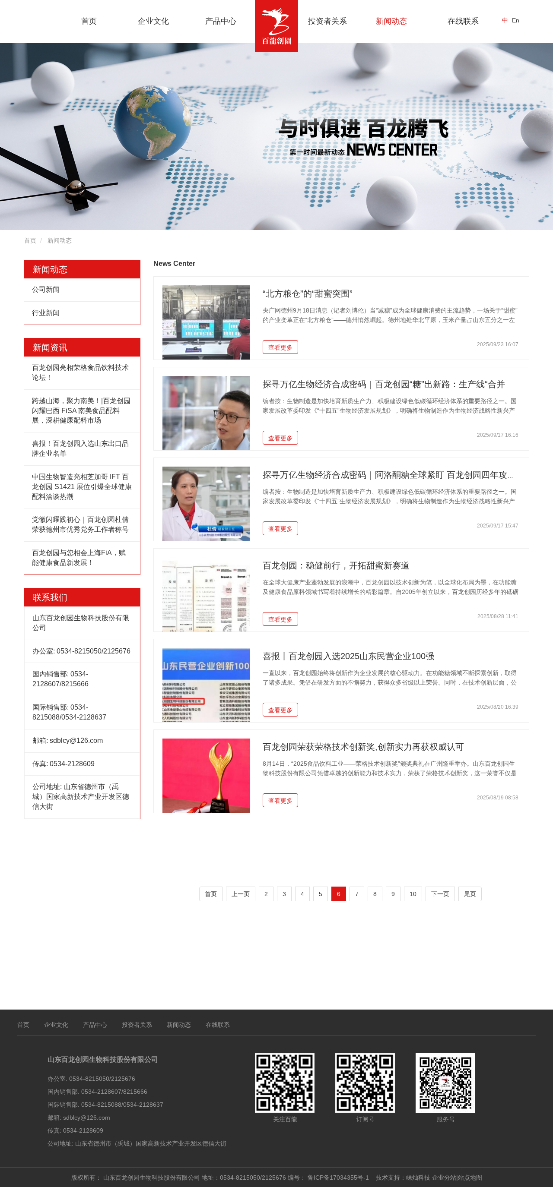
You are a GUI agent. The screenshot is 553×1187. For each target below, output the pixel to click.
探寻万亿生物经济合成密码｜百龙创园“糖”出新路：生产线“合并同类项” (398, 384)
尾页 (470, 893)
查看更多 (280, 347)
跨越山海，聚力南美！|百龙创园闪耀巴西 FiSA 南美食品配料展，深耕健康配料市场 (81, 410)
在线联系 (463, 21)
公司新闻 (46, 289)
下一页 (440, 893)
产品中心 (95, 1024)
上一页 (241, 893)
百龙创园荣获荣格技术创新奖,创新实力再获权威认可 (363, 746)
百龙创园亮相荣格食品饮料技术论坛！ (80, 372)
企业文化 (56, 1024)
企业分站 (444, 1177)
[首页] (276, 26)
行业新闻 (46, 312)
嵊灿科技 (418, 1177)
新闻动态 (50, 269)
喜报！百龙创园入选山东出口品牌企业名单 (80, 448)
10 (413, 893)
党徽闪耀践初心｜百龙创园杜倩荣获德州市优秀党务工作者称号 (80, 524)
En (515, 20)
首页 (89, 21)
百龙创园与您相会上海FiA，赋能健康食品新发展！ (79, 557)
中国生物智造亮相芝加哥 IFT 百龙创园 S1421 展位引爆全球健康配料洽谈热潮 (82, 486)
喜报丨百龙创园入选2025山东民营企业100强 (348, 656)
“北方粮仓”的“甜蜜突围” (308, 293)
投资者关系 (327, 21)
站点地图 (470, 1177)
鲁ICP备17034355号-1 (338, 1177)
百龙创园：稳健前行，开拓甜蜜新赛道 (336, 565)
